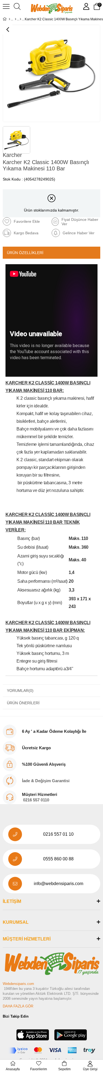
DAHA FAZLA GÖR (18, 1006)
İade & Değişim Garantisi (45, 780)
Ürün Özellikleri (25, 252)
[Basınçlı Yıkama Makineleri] (20, 19)
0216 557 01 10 (58, 834)
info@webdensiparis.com (58, 883)
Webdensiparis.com (18, 984)
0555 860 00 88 (58, 859)
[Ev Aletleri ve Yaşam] (15, 19)
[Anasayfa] (9, 19)
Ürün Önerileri (23, 703)
